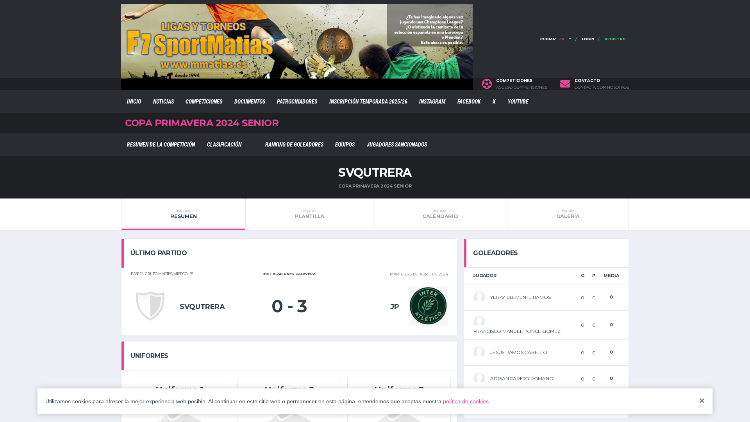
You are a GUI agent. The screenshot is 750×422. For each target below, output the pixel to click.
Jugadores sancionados (397, 144)
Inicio (134, 101)
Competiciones (204, 101)
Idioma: (552, 39)
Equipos (345, 144)
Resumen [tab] (183, 214)
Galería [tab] (568, 214)
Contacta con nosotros (602, 87)
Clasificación (224, 144)
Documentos (249, 101)
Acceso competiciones (521, 87)
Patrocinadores (297, 101)
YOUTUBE (518, 101)
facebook (469, 101)
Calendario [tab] (440, 214)
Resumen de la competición (161, 144)
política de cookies (466, 401)
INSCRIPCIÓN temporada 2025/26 (368, 101)
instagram (432, 101)
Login (588, 39)
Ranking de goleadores (294, 144)
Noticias (163, 101)
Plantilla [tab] (309, 214)
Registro (615, 39)
